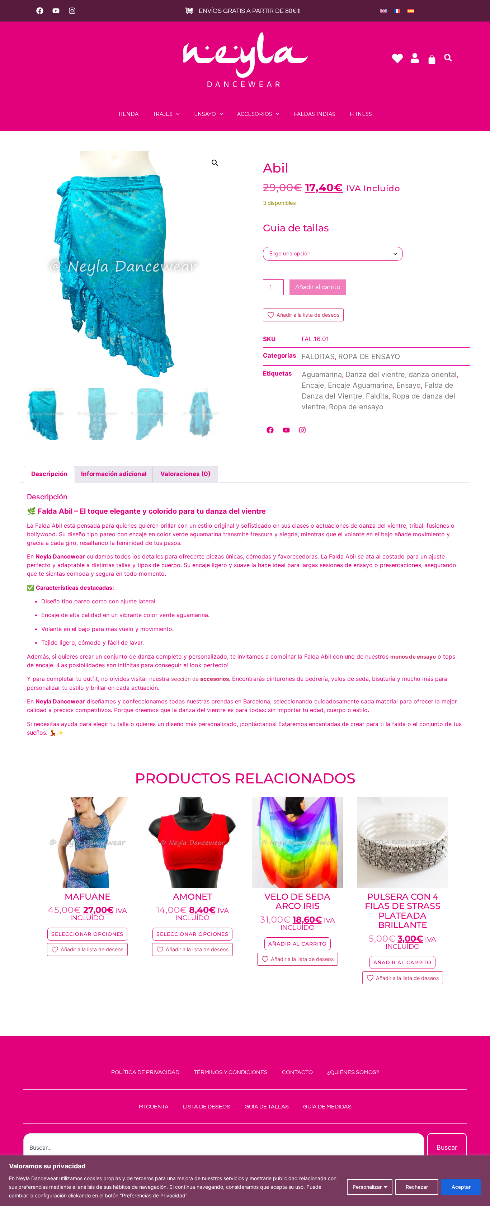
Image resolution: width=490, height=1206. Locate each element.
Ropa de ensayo (356, 406)
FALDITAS (318, 356)
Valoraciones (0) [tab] (185, 473)
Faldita (377, 396)
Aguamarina (322, 374)
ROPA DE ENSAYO (369, 356)
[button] (448, 58)
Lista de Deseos (206, 1107)
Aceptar (461, 1187)
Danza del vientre (375, 374)
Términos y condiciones (231, 1072)
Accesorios (254, 114)
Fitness (361, 114)
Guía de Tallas (267, 1107)
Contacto (297, 1072)
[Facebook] (40, 11)
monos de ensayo (413, 656)
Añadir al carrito (317, 287)
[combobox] (223, 1147)
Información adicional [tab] (114, 473)
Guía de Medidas (327, 1107)
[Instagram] (72, 11)
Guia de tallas (296, 228)
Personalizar (367, 1187)
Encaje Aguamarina (360, 385)
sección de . (200, 678)
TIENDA (128, 114)
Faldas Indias (314, 114)
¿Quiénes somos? (353, 1072)
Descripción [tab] (49, 473)
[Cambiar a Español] (411, 10)
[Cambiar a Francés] (397, 10)
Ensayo (205, 114)
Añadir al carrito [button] (297, 944)
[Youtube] (56, 11)
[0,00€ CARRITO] (432, 60)
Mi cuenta (154, 1107)
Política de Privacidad (145, 1072)
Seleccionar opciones (87, 934)
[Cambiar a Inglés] (383, 10)
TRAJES (163, 114)
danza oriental (433, 374)
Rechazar (417, 1187)
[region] (245, 1180)
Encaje (313, 385)
